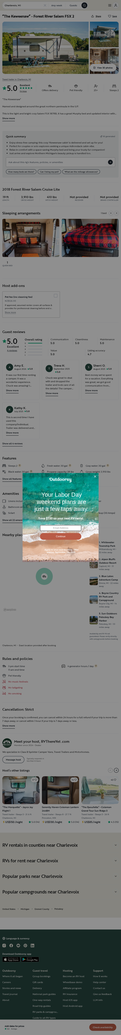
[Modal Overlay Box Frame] (61, 517)
